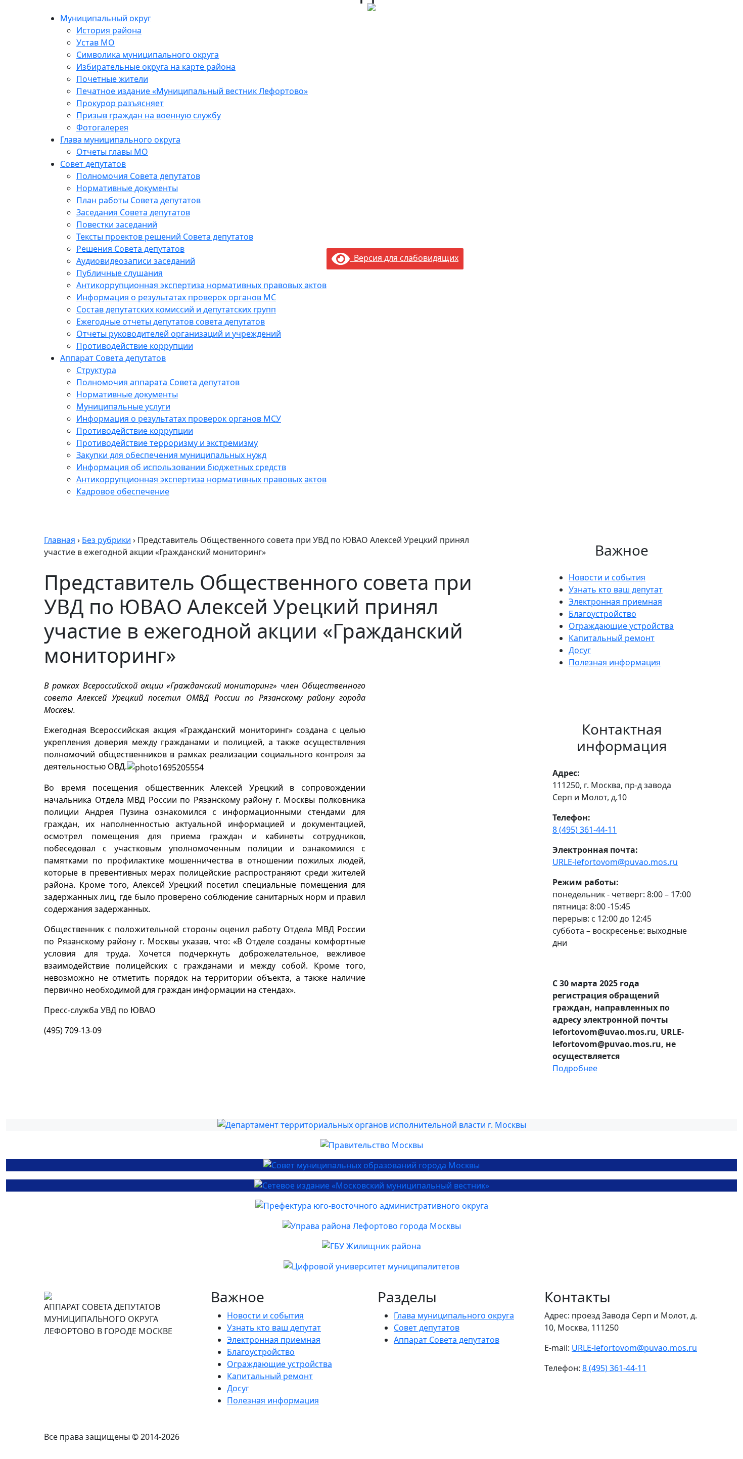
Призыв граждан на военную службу (148, 115)
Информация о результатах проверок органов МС (176, 297)
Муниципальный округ (105, 18)
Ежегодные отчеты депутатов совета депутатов (170, 321)
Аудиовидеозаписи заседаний (135, 260)
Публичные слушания (119, 273)
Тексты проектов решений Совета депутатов (164, 236)
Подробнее (574, 1068)
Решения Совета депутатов (130, 248)
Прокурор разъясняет (120, 103)
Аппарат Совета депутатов (113, 357)
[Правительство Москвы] (371, 1145)
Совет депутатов (93, 163)
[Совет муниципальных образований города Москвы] (371, 1165)
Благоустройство (602, 613)
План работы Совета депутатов (138, 200)
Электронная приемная (615, 601)
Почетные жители (112, 78)
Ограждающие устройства (621, 625)
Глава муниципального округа (120, 139)
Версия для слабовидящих (404, 257)
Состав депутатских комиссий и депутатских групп (176, 309)
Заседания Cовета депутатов (133, 212)
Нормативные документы (127, 188)
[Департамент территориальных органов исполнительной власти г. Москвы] (371, 1125)
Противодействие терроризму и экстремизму (167, 442)
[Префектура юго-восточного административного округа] (371, 1206)
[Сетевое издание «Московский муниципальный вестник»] (371, 1185)
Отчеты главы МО (112, 151)
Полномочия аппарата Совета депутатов (158, 382)
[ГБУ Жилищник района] (371, 1246)
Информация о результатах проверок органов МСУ (178, 418)
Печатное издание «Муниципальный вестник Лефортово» (192, 91)
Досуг (580, 650)
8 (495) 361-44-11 (584, 829)
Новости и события (607, 577)
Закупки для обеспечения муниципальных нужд (171, 455)
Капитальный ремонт (612, 638)
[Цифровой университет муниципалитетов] (371, 1266)
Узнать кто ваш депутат (616, 589)
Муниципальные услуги (123, 406)
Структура (96, 370)
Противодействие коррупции (134, 345)
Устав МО (95, 42)
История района (109, 30)
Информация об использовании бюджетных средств (181, 467)
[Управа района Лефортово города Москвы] (371, 1226)
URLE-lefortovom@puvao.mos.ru (615, 862)
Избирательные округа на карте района (156, 66)
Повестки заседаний (116, 224)
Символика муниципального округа (147, 54)
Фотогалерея (102, 127)
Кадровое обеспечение (122, 491)
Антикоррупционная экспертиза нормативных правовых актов (201, 285)
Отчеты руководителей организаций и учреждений (178, 333)
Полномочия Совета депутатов (138, 175)
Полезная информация (615, 662)
